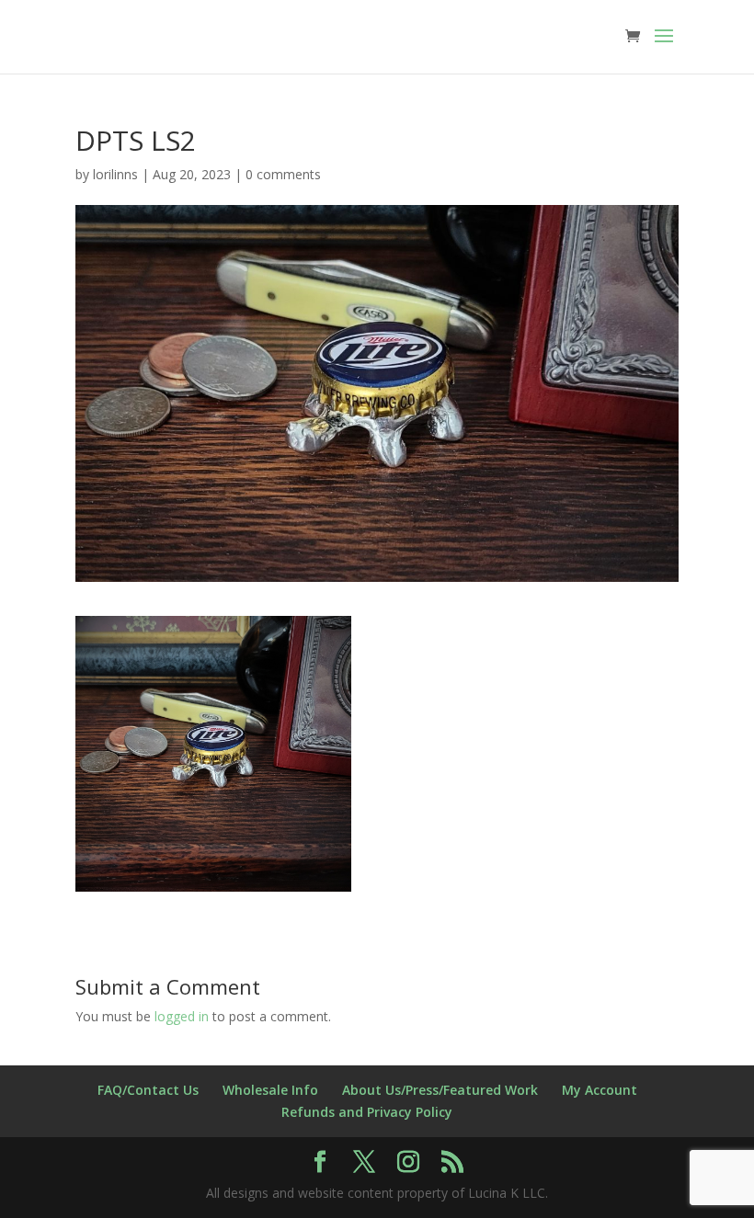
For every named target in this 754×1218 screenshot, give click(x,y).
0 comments (283, 174)
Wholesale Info (270, 1089)
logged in (181, 1016)
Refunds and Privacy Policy (366, 1112)
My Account (599, 1089)
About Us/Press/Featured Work (440, 1089)
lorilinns (115, 174)
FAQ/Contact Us (148, 1089)
